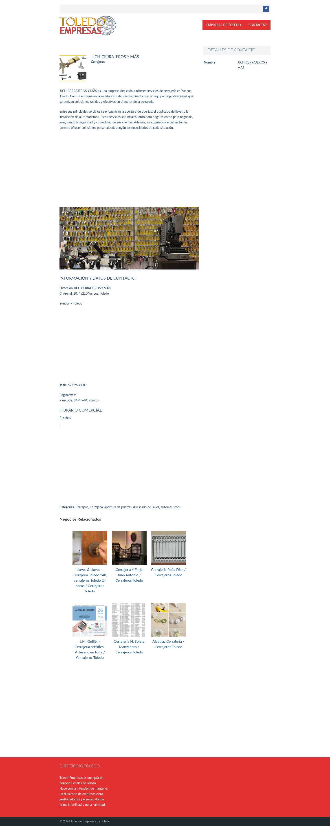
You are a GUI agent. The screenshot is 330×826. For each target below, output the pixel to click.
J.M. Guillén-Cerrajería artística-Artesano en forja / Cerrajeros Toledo (90, 649)
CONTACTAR (258, 25)
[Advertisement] (129, 168)
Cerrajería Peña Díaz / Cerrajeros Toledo (168, 572)
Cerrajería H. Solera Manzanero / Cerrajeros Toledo (129, 647)
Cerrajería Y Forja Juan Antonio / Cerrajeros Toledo (129, 575)
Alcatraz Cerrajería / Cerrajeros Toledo (168, 644)
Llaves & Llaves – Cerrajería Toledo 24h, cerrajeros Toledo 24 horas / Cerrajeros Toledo (90, 580)
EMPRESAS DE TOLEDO (223, 25)
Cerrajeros (98, 62)
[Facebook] (266, 9)
